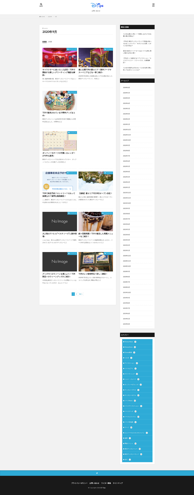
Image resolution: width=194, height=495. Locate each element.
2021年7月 (126, 219)
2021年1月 (126, 250)
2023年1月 (126, 124)
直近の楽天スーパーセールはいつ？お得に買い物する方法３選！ (137, 52)
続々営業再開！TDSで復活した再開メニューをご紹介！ (96, 234)
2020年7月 (126, 282)
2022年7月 (126, 156)
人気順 (50, 41)
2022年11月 (127, 135)
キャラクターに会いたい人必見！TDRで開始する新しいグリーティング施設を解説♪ (58, 72)
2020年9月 (126, 271)
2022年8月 (126, 150)
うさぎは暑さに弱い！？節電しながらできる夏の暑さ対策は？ (137, 35)
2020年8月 (126, 277)
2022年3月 (126, 177)
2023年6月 (126, 103)
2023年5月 (126, 108)
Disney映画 (130, 352)
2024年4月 (126, 98)
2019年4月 (126, 324)
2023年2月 (126, 119)
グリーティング (72, 49)
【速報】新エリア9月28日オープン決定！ (95, 193)
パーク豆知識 (130, 422)
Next (80, 294)
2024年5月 (126, 93)
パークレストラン (108, 213)
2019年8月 (126, 303)
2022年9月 (126, 145)
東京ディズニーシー (133, 449)
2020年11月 (127, 261)
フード (128, 427)
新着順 (44, 41)
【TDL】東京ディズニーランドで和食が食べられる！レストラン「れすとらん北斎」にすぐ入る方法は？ (137, 43)
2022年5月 (126, 166)
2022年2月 (126, 182)
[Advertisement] (96, 104)
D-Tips (103, 488)
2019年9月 (126, 298)
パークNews (109, 49)
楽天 (127, 459)
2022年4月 (126, 171)
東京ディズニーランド (133, 454)
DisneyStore (130, 347)
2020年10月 (127, 266)
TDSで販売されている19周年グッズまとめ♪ (58, 113)
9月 (56, 16)
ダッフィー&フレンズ (133, 384)
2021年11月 (127, 198)
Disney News (130, 341)
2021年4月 (126, 234)
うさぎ (128, 358)
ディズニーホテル (132, 395)
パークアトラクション (133, 406)
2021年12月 (127, 192)
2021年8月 (126, 213)
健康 (127, 438)
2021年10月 (127, 203)
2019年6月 (126, 313)
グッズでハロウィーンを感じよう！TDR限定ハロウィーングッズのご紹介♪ (58, 275)
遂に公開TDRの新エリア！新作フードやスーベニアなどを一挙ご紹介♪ (95, 70)
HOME (43, 16)
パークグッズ (73, 92)
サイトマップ (118, 483)
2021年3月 (126, 240)
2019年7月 (126, 308)
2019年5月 (126, 319)
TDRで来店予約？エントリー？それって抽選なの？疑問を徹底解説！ (58, 194)
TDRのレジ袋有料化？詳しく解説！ (93, 274)
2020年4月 (126, 287)
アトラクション (72, 172)
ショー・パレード (132, 379)
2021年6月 (126, 224)
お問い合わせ (96, 11)
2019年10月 (127, 292)
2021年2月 (126, 245)
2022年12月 (127, 129)
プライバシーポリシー (79, 483)
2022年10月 (127, 140)
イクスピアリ (130, 368)
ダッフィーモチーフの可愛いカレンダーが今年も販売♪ (58, 154)
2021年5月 (126, 229)
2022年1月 (126, 187)
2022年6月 (126, 161)
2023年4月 (126, 114)
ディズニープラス (132, 390)
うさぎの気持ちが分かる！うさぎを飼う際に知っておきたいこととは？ (137, 69)
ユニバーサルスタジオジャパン (136, 433)
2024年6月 (126, 87)
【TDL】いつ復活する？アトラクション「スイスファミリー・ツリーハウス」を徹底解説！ (137, 60)
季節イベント (130, 443)
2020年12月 (127, 255)
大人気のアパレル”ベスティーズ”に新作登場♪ (59, 234)
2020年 (50, 16)
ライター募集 (106, 483)
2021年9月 (126, 208)
